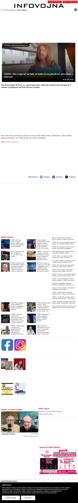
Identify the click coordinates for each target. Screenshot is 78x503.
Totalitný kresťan (8, 434)
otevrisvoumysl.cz (12, 142)
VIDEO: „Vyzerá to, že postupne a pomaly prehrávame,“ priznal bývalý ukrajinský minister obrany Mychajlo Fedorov (44, 255)
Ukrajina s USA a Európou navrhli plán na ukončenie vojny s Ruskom (63, 288)
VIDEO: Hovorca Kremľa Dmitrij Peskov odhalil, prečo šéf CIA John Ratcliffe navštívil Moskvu (17, 243)
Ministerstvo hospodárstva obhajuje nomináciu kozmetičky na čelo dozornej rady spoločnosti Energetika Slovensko (63, 284)
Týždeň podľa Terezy (46, 414)
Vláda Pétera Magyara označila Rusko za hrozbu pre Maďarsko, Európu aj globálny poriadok (17, 306)
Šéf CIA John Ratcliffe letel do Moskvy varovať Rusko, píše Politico (17, 254)
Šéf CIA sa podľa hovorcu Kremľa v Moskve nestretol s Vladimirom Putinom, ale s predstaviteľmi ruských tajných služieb (64, 238)
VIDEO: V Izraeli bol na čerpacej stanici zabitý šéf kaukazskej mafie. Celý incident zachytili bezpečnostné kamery (63, 297)
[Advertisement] (39, 25)
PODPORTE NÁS (55, 2)
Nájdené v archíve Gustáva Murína (50, 411)
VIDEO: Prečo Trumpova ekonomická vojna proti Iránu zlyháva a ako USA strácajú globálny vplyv (62, 270)
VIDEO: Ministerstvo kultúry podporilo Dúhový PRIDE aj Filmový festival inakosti (43, 318)
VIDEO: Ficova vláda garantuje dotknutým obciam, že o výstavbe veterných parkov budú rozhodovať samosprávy (63, 243)
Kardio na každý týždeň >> (31, 436)
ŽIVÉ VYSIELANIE (70, 2)
